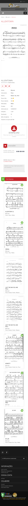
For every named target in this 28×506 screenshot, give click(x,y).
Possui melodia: (4, 101)
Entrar (3, 478)
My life (7, 439)
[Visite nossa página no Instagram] (2, 452)
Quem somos (4, 469)
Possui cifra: (3, 98)
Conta (23, 1)
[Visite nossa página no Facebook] (6, 452)
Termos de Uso (4, 472)
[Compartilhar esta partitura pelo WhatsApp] (2, 86)
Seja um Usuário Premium (7, 486)
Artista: (2, 90)
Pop (15, 95)
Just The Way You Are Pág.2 (11, 288)
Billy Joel (8, 17)
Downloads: (3, 114)
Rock (18, 95)
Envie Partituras (5, 487)
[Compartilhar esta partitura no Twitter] (9, 86)
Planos (3, 484)
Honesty (7, 363)
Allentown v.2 (9, 211)
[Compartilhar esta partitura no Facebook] (5, 86)
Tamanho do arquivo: (6, 119)
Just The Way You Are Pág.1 (11, 325)
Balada (12, 95)
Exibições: (3, 111)
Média (12, 103)
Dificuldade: (3, 103)
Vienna (7, 249)
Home (2, 17)
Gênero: (3, 95)
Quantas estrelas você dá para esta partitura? (8, 151)
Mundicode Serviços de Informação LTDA (17, 499)
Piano (12, 93)
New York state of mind (10, 402)
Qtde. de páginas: (5, 117)
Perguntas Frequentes (6, 471)
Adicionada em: (4, 109)
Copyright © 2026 (5, 497)
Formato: (3, 106)
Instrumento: (4, 93)
